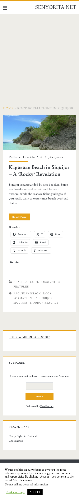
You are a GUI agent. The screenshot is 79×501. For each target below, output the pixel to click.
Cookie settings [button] (15, 492)
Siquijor (20, 302)
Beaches (21, 282)
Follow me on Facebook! (29, 337)
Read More (21, 217)
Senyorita (56, 157)
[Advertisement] (39, 55)
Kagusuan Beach (27, 293)
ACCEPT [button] (35, 492)
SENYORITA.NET (55, 7)
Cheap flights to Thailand (23, 436)
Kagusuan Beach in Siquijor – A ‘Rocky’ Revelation (39, 132)
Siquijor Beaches (44, 302)
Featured (21, 286)
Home (8, 108)
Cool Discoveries (45, 282)
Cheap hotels (16, 440)
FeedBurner (46, 406)
